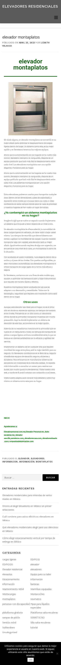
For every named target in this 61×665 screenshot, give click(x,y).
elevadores (38, 458)
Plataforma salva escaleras (44, 612)
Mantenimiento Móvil (13, 589)
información (27, 461)
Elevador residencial (12, 569)
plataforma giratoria (12, 612)
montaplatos (44, 461)
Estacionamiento (10, 579)
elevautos (7, 574)
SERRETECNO (37, 617)
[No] (57, 653)
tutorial (34, 627)
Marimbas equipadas (41, 589)
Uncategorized (9, 632)
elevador (24, 458)
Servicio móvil (9, 622)
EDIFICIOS (7, 564)
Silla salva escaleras (40, 622)
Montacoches (37, 594)
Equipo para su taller (40, 574)
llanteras (34, 584)
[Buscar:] (22, 477)
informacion (10, 461)
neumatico (35, 599)
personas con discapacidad (16, 603)
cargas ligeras (9, 559)
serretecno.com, (17, 438)
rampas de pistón (11, 617)
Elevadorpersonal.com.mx (14, 432)
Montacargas (9, 594)
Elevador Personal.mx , (35, 432)
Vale (31, 659)
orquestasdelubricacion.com (21, 441)
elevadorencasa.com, (33, 438)
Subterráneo (8, 627)
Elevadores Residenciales (30, 6)
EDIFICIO (35, 559)
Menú (55, 17)
